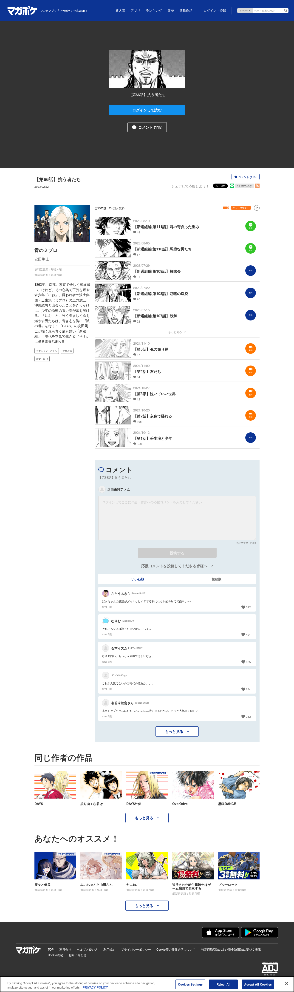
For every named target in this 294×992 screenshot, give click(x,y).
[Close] (287, 983)
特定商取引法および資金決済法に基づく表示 (231, 949)
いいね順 (137, 579)
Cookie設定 (55, 955)
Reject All (223, 984)
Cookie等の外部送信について (175, 949)
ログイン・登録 (215, 10)
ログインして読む (147, 110)
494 (248, 634)
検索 (285, 10)
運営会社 (65, 949)
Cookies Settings (190, 984)
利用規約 (109, 949)
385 (248, 661)
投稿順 (216, 579)
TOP (51, 949)
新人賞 (120, 10)
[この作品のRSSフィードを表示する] (257, 186)
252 (248, 716)
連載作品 (185, 10)
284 (248, 689)
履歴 (170, 10)
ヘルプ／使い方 (87, 949)
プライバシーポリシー (136, 949)
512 (248, 607)
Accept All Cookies (257, 984)
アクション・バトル (46, 350)
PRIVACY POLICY (95, 987)
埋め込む (246, 186)
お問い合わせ (77, 955)
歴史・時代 (42, 358)
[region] (147, 984)
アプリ (135, 10)
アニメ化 (67, 350)
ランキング (154, 10)
